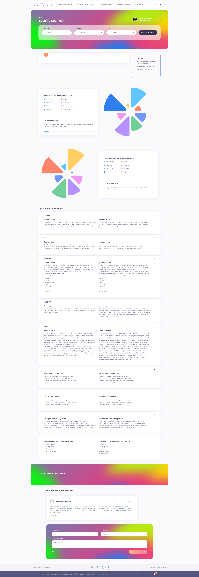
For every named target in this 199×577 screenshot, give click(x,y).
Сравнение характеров (145, 69)
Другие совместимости (145, 73)
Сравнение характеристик (146, 66)
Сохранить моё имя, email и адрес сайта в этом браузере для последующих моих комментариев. (78, 552)
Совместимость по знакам (65, 4)
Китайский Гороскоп (123, 4)
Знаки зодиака (107, 4)
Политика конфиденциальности (158, 567)
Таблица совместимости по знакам (41, 567)
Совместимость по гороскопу (87, 4)
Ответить (55, 515)
